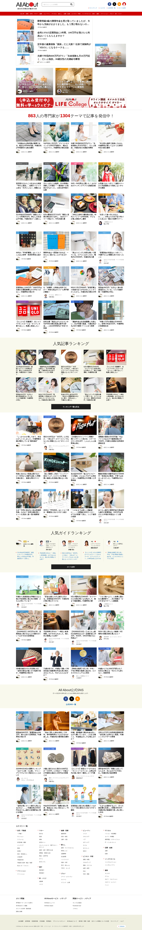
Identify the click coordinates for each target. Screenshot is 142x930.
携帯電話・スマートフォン (112, 839)
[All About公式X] (114, 4)
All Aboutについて (72, 921)
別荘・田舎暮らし (22, 854)
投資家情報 (35, 921)
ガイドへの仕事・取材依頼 (23, 908)
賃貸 (18, 848)
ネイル (85, 845)
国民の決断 (19, 911)
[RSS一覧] (119, 4)
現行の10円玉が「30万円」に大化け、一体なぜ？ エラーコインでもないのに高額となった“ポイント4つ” (70, 556)
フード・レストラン (66, 876)
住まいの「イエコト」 (23, 865)
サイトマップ (93, 8)
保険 (40, 839)
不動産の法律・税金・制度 (24, 862)
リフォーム (20, 839)
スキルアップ (87, 862)
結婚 (106, 853)
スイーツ (63, 879)
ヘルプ (122, 921)
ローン (41, 858)
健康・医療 (64, 830)
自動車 (41, 881)
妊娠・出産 (64, 862)
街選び (19, 851)
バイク (41, 884)
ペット (107, 885)
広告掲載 (42, 921)
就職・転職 (86, 859)
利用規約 (48, 921)
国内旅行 (41, 873)
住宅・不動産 (21, 830)
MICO (84, 851)
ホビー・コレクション (111, 879)
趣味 (98, 14)
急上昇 (22, 14)
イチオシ (75, 908)
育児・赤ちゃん (65, 865)
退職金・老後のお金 (44, 853)
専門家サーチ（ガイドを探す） (24, 903)
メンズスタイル (86, 14)
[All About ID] (124, 4)
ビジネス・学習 (76, 14)
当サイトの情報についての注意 (100, 921)
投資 (40, 836)
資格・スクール (87, 865)
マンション (20, 836)
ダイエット (86, 848)
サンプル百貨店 (77, 903)
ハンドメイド (65, 859)
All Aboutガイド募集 (21, 905)
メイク (85, 833)
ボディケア (86, 842)
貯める (41, 833)
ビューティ (47, 14)
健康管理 (63, 833)
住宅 (31, 14)
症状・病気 (64, 836)
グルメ (112, 14)
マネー (36, 14)
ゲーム (107, 876)
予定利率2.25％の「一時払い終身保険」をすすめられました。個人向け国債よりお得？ (48, 556)
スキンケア (86, 836)
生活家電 (63, 856)
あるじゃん (42, 861)
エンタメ (107, 873)
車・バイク (118, 14)
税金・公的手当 (43, 856)
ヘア (84, 839)
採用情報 (27, 921)
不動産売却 (20, 860)
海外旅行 (41, 870)
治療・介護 (64, 839)
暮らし (60, 14)
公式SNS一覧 (111, 8)
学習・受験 (86, 874)
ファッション (104, 14)
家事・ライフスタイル (67, 848)
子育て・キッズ (65, 868)
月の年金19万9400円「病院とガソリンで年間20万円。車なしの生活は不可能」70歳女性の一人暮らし (25, 555)
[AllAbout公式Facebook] (109, 4)
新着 (27, 14)
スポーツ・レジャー (110, 882)
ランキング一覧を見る (71, 407)
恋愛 (106, 850)
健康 (41, 14)
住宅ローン (42, 842)
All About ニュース (49, 903)
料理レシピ (64, 850)
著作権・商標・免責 (84, 921)
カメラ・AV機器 (109, 836)
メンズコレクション (110, 862)
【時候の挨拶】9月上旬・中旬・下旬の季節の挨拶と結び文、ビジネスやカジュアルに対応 (115, 555)
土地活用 (19, 857)
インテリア (20, 845)
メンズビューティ (110, 865)
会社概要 (20, 921)
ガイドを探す (122, 8)
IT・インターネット (110, 842)
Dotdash (122, 926)
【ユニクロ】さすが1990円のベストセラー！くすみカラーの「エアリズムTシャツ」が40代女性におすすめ (93, 555)
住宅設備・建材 (21, 842)
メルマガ (102, 8)
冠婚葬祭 (63, 853)
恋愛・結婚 (67, 14)
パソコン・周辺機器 (110, 833)
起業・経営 (86, 868)
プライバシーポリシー (59, 921)
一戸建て (19, 833)
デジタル (54, 14)
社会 (84, 871)
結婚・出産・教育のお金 (46, 850)
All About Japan (48, 905)
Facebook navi (77, 905)
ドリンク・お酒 (65, 882)
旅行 (93, 14)
